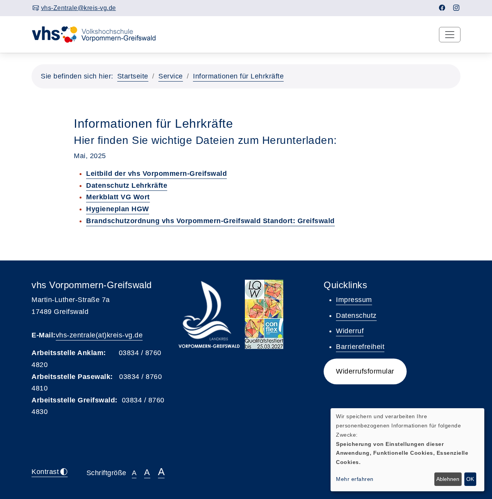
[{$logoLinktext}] (99, 34)
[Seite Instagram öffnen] (456, 8)
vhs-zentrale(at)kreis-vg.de (99, 335)
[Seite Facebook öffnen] (442, 8)
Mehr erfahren (355, 479)
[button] (365, 371)
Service (170, 76)
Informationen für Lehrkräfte (238, 76)
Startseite (132, 76)
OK (470, 479)
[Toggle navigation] (449, 34)
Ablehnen (447, 479)
